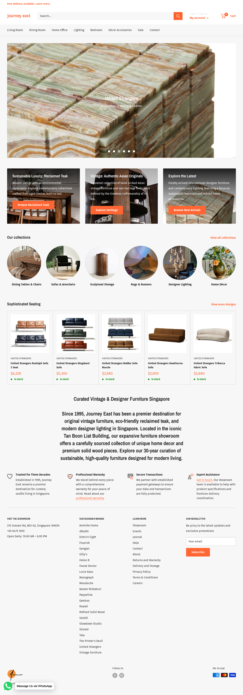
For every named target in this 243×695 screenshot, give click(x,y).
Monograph (86, 577)
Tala (82, 635)
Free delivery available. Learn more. (28, 3)
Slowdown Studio (90, 623)
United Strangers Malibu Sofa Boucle (120, 365)
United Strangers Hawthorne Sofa (165, 365)
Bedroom (96, 30)
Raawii (83, 606)
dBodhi (84, 531)
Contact (155, 30)
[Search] (178, 16)
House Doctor (88, 566)
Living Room (15, 30)
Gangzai (84, 548)
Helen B (84, 560)
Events (137, 531)
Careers (137, 583)
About (136, 554)
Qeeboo (84, 600)
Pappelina (86, 594)
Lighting (79, 30)
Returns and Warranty (147, 560)
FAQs (136, 543)
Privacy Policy (142, 571)
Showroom (139, 525)
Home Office (60, 30)
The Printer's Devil (91, 641)
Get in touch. (205, 480)
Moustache (86, 583)
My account (198, 18)
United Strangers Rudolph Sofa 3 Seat (29, 365)
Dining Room (37, 30)
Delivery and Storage (146, 566)
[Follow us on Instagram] (121, 675)
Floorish (84, 543)
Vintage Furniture (90, 652)
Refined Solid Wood (92, 612)
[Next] (236, 348)
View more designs (224, 304)
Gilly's (83, 554)
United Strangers (21, 358)
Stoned (84, 629)
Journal (137, 537)
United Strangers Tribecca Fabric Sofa (209, 365)
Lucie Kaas (86, 571)
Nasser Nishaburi (90, 589)
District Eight (87, 537)
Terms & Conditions (145, 577)
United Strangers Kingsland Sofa (72, 365)
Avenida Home (88, 525)
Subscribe (198, 552)
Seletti (83, 618)
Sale (141, 30)
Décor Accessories (120, 30)
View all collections (223, 237)
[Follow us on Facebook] (114, 675)
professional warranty (90, 498)
